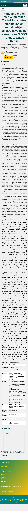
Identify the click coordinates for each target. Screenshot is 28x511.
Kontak (2, 469)
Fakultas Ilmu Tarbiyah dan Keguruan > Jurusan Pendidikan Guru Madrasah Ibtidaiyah (17, 406)
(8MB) (11, 57)
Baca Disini (9, 57)
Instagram (4, 477)
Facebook (4, 474)
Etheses (3, 5)
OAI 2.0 (21, 500)
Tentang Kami (4, 466)
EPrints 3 (11, 500)
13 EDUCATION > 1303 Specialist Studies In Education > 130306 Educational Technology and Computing (17, 391)
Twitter (3, 476)
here (15, 502)
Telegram (4, 478)
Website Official (4, 465)
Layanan (2, 467)
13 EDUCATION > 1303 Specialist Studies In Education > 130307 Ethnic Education (17, 395)
